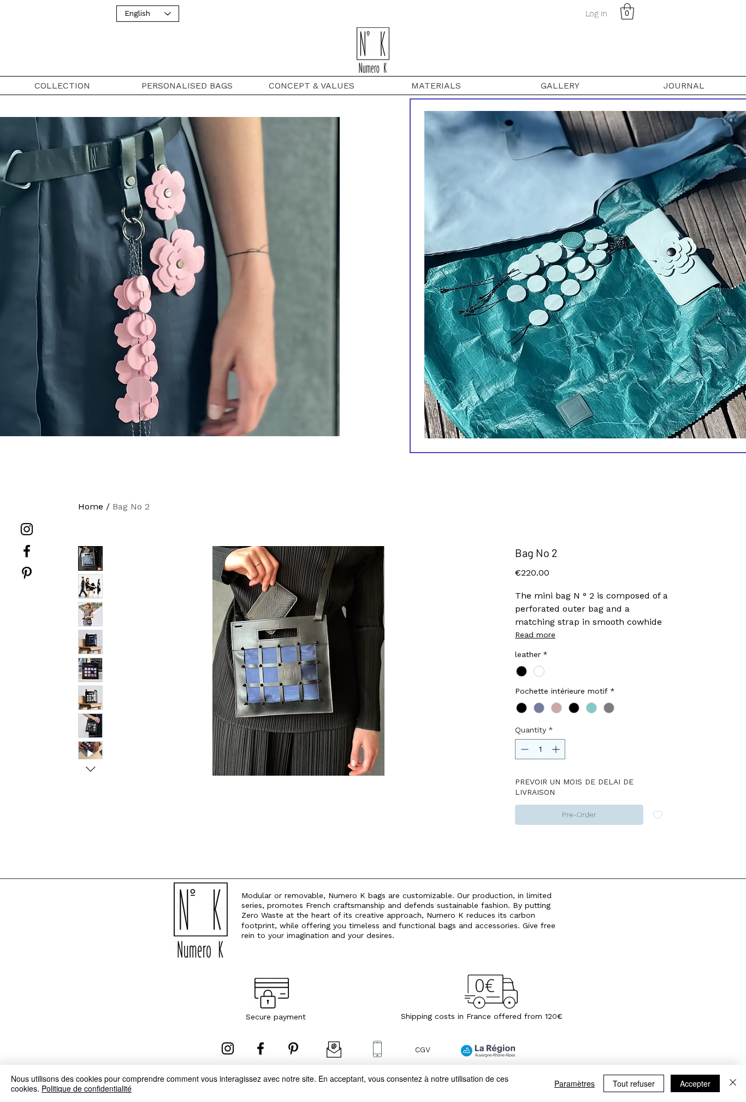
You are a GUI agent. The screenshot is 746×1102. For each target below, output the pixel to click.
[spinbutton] (540, 749)
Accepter (695, 1083)
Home (90, 506)
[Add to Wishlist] (658, 815)
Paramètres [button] (574, 1083)
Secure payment (276, 1016)
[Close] (732, 1083)
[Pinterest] (27, 573)
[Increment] (557, 749)
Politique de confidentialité (87, 1088)
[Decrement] (523, 749)
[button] (627, 11)
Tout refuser (634, 1083)
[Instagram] (27, 529)
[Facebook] (27, 551)
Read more (535, 634)
